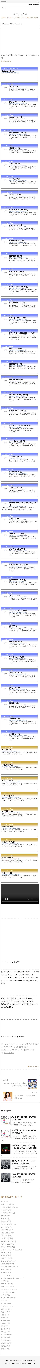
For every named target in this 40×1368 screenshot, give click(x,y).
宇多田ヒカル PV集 (7, 1306)
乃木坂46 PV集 (6, 1340)
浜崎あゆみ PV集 (6, 1343)
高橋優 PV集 (5, 1317)
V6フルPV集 (5, 1281)
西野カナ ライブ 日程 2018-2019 (16, 1047)
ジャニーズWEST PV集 (8, 1298)
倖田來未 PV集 (5, 1315)
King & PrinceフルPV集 (8, 1241)
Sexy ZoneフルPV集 (7, 1233)
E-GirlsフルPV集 (6, 1227)
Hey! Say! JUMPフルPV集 (9, 1207)
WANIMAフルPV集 (7, 1284)
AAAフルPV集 (5, 1216)
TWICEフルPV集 (6, 1275)
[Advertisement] (16, 42)
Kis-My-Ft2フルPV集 (8, 1247)
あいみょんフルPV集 (7, 1286)
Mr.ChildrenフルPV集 (8, 1213)
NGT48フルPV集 (6, 1255)
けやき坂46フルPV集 (7, 1292)
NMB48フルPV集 (6, 1258)
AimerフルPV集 (6, 1221)
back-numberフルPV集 (8, 1224)
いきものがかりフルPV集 (9, 1289)
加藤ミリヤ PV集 (6, 1309)
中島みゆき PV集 (6, 1334)
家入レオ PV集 (5, 1312)
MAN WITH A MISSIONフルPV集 (11, 1250)
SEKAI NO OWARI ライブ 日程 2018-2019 (19, 1050)
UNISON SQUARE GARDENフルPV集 (13, 1278)
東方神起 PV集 (5, 1337)
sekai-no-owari (33, 1066)
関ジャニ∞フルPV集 (7, 1204)
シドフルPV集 (5, 1295)
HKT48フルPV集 (6, 1235)
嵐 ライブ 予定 (9, 1053)
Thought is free (31, 1363)
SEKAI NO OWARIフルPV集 (9, 1267)
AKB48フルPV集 (6, 1210)
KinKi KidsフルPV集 (7, 1244)
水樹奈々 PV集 (5, 1323)
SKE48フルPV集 (6, 1269)
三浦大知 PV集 (5, 1320)
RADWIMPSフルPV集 (8, 1264)
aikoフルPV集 (5, 1218)
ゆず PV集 (4, 1300)
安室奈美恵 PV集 (6, 1303)
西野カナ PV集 (5, 1332)
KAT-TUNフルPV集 (7, 1238)
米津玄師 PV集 (5, 1346)
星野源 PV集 (5, 1326)
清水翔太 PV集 (5, 1329)
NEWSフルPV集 (6, 1252)
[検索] (37, 1)
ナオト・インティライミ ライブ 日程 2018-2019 (21, 1044)
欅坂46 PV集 (5, 1349)
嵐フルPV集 (4, 1201)
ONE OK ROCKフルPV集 (9, 1261)
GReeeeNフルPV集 (7, 1230)
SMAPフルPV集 (6, 1272)
